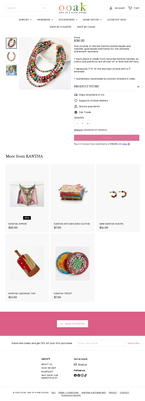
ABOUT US (46, 364)
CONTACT (124, 392)
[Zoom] (45, 63)
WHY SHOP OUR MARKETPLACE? (49, 376)
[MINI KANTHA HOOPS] (118, 198)
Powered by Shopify (71, 395)
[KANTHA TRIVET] (72, 268)
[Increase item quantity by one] (88, 123)
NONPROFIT (47, 371)
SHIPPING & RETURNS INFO (94, 392)
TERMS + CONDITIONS (68, 392)
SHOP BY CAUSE (86, 27)
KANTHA (34, 156)
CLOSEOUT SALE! (116, 19)
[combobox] (26, 8)
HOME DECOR (91, 19)
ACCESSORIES (67, 19)
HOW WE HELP (48, 367)
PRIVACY (113, 392)
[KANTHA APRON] (27, 198)
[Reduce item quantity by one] (77, 123)
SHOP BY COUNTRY (60, 27)
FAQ (53, 392)
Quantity (79, 117)
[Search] (44, 8)
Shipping (78, 130)
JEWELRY (24, 19)
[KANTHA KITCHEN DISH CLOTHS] (72, 198)
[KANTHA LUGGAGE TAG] (27, 268)
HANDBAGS (44, 19)
